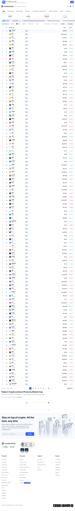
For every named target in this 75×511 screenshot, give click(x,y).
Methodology (23, 477)
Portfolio (4, 490)
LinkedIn (57, 475)
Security (22, 480)
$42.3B (19, 6)
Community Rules (24, 472)
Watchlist (4, 493)
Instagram (57, 467)
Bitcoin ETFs (5, 475)
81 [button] (48, 388)
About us (22, 459)
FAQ (39, 467)
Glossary (40, 469)
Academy (4, 459)
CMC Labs (4, 464)
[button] (6, 21)
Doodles (4, 495)
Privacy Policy (23, 464)
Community (58, 462)
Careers (21, 482)
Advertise (4, 462)
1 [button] (30, 388)
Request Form (41, 462)
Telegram (57, 464)
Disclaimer (22, 475)
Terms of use (23, 462)
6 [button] (43, 388)
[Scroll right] (72, 11)
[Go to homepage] (7, 6)
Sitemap (4, 498)
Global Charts (5, 485)
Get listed (40, 459)
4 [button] (38, 388)
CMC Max (4, 467)
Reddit (57, 472)
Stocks (27, 11)
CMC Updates (5, 472)
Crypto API (4, 477)
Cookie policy (23, 469)
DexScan (4, 480)
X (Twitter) (57, 459)
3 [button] (35, 388)
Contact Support (41, 464)
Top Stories (4, 469)
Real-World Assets (6, 482)
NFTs (3, 487)
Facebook (57, 469)
